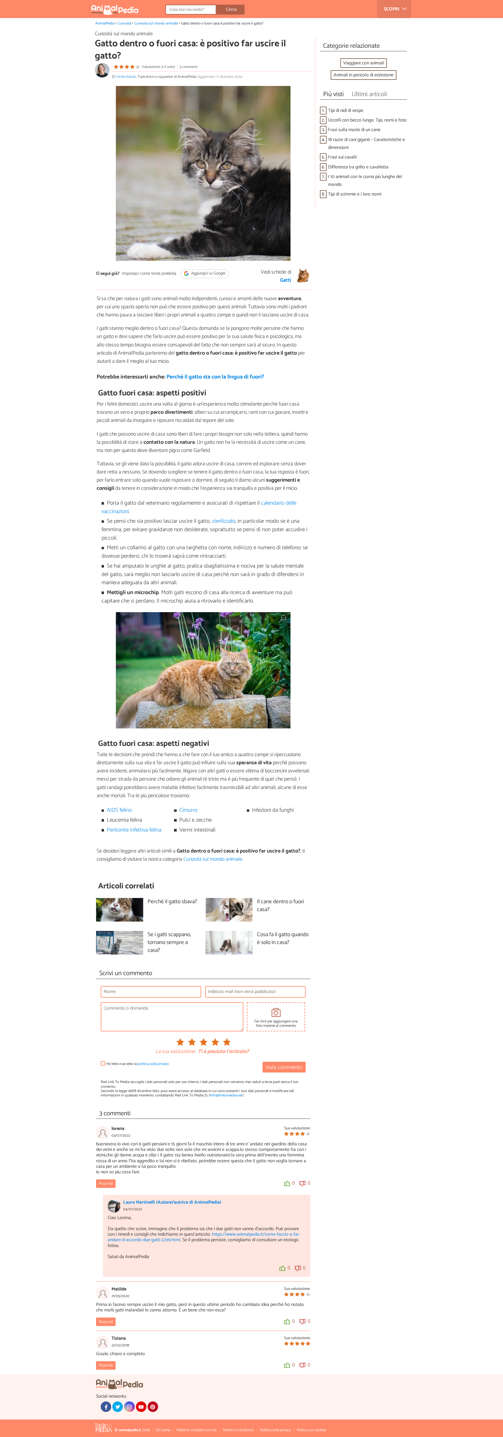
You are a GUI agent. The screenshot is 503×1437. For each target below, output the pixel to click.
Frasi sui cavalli (342, 157)
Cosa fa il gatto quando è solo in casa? (283, 939)
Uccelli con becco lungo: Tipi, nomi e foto (367, 120)
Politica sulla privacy (275, 1430)
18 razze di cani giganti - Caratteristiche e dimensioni (366, 144)
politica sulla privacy (153, 1064)
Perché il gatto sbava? (172, 902)
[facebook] (106, 1406)
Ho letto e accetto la (137, 1064)
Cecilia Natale (126, 77)
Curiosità (124, 23)
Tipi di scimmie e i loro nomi (354, 194)
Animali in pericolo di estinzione (364, 75)
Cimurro (188, 810)
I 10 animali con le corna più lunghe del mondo (365, 181)
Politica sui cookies (311, 1430)
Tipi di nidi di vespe (345, 111)
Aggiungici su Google (207, 273)
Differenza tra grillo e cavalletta (358, 167)
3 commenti (188, 67)
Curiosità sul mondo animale (156, 23)
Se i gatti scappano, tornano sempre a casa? (169, 943)
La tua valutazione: (175, 1052)
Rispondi (106, 1183)
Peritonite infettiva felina (134, 829)
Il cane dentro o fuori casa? (280, 906)
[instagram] (129, 1406)
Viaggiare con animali (363, 63)
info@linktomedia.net (226, 1095)
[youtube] (141, 1406)
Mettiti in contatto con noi (196, 1430)
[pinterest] (153, 1406)
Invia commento (284, 1067)
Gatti (285, 280)
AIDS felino (119, 810)
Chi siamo (163, 1430)
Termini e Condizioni (238, 1430)
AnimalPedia (104, 23)
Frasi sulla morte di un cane (354, 130)
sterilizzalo (223, 521)
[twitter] (117, 1406)
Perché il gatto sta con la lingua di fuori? (215, 376)
